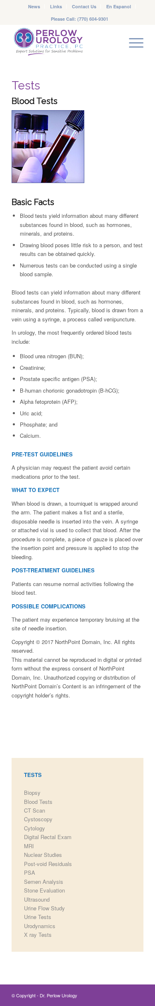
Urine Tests (37, 917)
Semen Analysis (43, 881)
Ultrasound (37, 899)
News (34, 6)
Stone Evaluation (44, 890)
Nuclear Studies (43, 855)
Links (56, 6)
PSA (29, 872)
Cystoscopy (38, 819)
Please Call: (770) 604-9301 (79, 19)
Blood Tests (38, 802)
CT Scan (34, 810)
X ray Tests (38, 934)
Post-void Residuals (48, 864)
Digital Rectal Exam (48, 837)
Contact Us (84, 6)
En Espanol (118, 6)
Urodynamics (39, 926)
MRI (29, 846)
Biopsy (32, 792)
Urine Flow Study (44, 908)
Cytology (34, 828)
